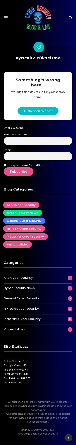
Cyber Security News (22, 213)
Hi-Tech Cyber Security (24, 228)
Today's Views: (13, 365)
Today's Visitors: (14, 369)
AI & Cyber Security (21, 205)
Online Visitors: (13, 361)
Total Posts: (11, 382)
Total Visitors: (12, 378)
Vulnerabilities (17, 244)
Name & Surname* (15, 134)
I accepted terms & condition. (25, 165)
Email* (8, 150)
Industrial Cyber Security (25, 236)
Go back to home (40, 111)
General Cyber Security (24, 220)
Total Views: (11, 374)
